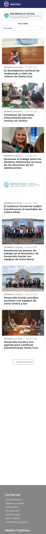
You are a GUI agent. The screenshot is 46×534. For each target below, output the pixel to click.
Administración (13, 499)
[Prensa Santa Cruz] (12, 4)
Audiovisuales (13, 514)
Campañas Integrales (17, 522)
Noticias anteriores (24, 362)
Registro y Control (15, 503)
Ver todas (7, 28)
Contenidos (11, 507)
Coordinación (12, 511)
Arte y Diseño (13, 518)
